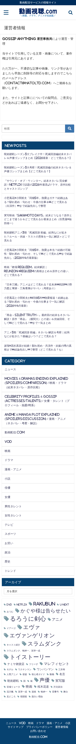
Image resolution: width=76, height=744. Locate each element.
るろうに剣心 (28, 619)
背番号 (55, 692)
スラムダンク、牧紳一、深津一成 (23, 651)
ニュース (10, 369)
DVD (9, 605)
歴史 (7, 561)
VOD (8, 441)
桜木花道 (43, 686)
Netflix (22, 605)
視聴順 (23, 696)
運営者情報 (61, 727)
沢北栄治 (58, 687)
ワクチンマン (24, 669)
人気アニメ (12, 674)
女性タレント (13, 515)
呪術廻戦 (13, 680)
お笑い (9, 543)
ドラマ (9, 460)
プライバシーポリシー (39, 727)
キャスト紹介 (13, 645)
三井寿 (61, 669)
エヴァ (31, 627)
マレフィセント (56, 664)
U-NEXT (64, 605)
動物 (52, 674)
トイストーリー (30, 657)
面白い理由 (37, 696)
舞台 (65, 692)
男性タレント (13, 506)
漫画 (34, 692)
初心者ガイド (38, 674)
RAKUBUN (44, 604)
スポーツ (10, 533)
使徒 (24, 674)
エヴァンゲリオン (32, 635)
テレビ (9, 524)
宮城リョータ (13, 687)
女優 (7, 497)
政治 (7, 552)
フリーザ (33, 664)
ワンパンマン (45, 669)
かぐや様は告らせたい (45, 610)
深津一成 (22, 692)
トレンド (10, 570)
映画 (7, 451)
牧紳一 (44, 692)
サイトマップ (16, 727)
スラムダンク (45, 643)
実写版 (60, 680)
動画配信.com (15, 432)
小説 (7, 478)
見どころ (11, 696)
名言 (62, 674)
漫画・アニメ (13, 469)
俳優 (7, 487)
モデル (10, 669)
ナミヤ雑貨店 (15, 664)
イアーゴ (11, 628)
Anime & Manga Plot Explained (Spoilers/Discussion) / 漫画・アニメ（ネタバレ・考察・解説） (35, 419)
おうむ (10, 612)
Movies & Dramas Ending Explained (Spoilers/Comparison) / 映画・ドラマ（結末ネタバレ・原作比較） (36, 383)
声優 (45, 680)
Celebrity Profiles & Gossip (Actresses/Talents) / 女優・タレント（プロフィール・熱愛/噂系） (37, 401)
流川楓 (10, 692)
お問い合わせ (38, 731)
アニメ (57, 619)
